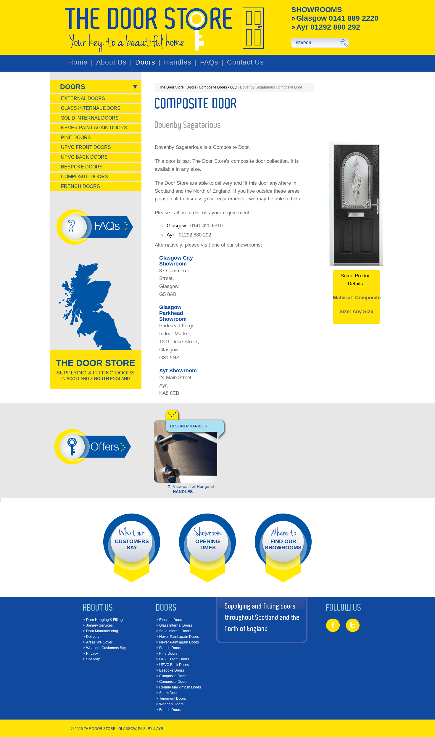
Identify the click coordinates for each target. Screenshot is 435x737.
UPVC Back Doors (84, 157)
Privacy (92, 653)
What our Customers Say (106, 648)
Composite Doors (84, 176)
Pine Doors (76, 137)
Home (78, 62)
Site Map (93, 659)
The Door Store (171, 87)
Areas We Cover (99, 642)
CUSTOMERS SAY (132, 539)
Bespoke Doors (82, 166)
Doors (145, 62)
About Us (111, 62)
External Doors (83, 98)
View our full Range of (193, 489)
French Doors (80, 186)
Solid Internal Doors (90, 117)
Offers (104, 446)
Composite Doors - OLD (218, 87)
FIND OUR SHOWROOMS (283, 539)
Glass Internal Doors (90, 108)
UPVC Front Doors (86, 147)
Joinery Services (99, 625)
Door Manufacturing (102, 631)
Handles (177, 62)
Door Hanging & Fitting (104, 620)
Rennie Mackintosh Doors (180, 687)
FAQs (209, 62)
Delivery (92, 636)
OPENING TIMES (207, 539)
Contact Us (245, 62)
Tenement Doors (172, 698)
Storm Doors (169, 693)
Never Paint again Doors (94, 127)
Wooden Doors (171, 704)
